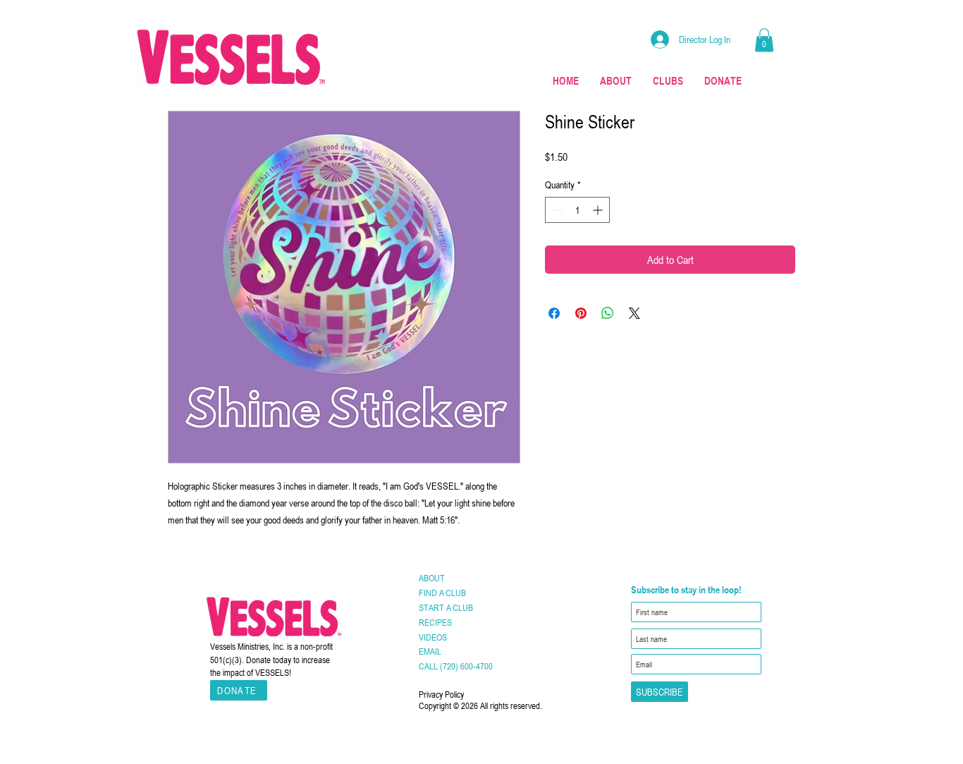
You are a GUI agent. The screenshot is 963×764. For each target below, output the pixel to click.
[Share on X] (634, 313)
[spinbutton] (577, 210)
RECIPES (435, 622)
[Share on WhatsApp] (607, 313)
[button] (764, 39)
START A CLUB (446, 607)
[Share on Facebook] (554, 313)
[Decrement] (556, 210)
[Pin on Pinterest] (580, 313)
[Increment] (599, 210)
